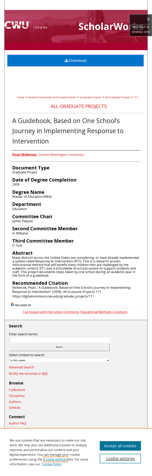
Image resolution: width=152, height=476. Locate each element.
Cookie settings (55, 459)
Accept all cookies (120, 445)
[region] (76, 452)
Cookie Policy (51, 464)
